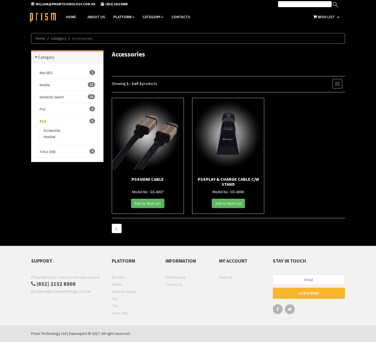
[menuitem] (310, 5)
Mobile (117, 284)
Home (71, 16)
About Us (96, 16)
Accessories (51, 130)
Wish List (225, 277)
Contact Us (173, 284)
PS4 (114, 306)
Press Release (175, 277)
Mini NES (118, 277)
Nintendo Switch (124, 291)
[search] (305, 4)
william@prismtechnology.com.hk (63, 291)
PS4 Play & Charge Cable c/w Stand (228, 181)
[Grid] (337, 83)
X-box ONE (120, 313)
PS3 (114, 299)
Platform (122, 16)
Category (151, 16)
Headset (49, 136)
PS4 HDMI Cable (148, 179)
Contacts (180, 16)
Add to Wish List (148, 203)
